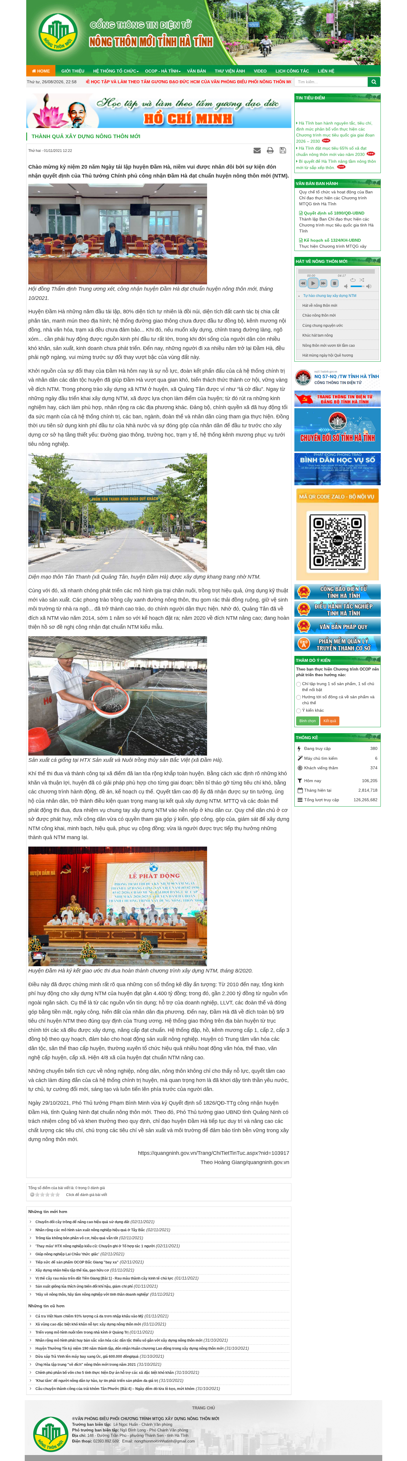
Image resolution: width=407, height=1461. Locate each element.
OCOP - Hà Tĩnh (161, 71)
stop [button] (334, 283)
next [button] (323, 283)
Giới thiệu (72, 71)
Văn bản (196, 71)
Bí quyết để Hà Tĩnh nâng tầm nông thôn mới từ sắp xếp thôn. (336, 150)
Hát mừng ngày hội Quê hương (327, 355)
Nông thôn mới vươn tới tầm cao (328, 345)
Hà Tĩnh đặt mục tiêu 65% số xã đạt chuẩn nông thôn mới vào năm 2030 (331, 137)
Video (260, 71)
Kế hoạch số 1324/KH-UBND (332, 220)
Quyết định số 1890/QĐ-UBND (333, 193)
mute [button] (346, 286)
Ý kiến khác (313, 710)
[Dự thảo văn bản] (337, 469)
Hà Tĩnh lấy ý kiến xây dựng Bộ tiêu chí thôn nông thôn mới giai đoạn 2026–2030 (335, 163)
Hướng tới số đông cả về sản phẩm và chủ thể (338, 699)
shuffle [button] (362, 280)
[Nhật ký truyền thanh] (337, 643)
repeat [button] (353, 280)
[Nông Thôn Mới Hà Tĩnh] (203, 32)
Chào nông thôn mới (319, 315)
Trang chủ (203, 1408)
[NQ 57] (337, 379)
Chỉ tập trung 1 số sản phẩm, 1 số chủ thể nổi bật (338, 686)
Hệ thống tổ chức (114, 71)
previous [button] (303, 283)
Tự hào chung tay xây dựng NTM (329, 296)
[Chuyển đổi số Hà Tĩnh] (337, 430)
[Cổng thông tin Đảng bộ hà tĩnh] (337, 399)
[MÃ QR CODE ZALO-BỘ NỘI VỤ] (337, 535)
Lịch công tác (292, 71)
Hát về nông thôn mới (319, 305)
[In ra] (271, 150)
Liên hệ (326, 71)
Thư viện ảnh (230, 71)
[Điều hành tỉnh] (337, 609)
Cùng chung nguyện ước (322, 325)
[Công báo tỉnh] (337, 592)
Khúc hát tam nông (317, 335)
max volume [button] (369, 286)
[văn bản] (337, 626)
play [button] (313, 283)
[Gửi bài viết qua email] (258, 150)
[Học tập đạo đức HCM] (158, 111)
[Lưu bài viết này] (284, 150)
